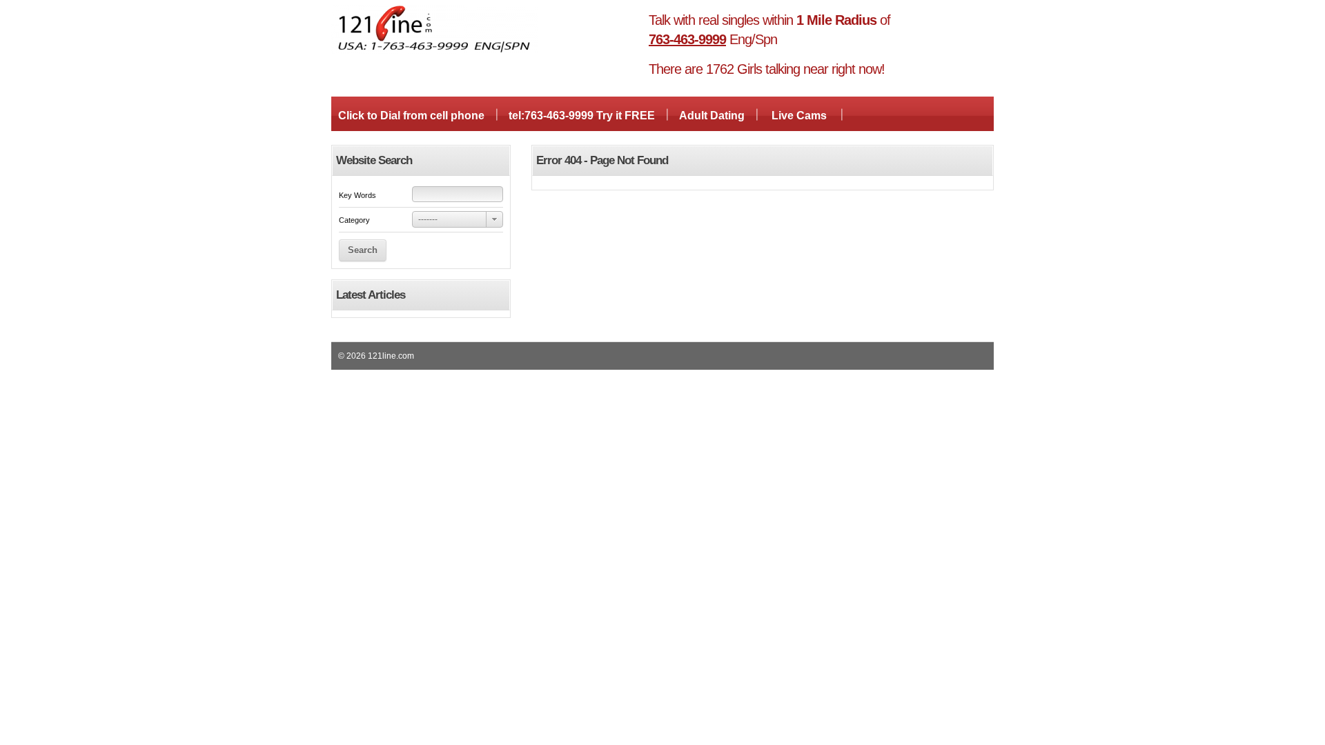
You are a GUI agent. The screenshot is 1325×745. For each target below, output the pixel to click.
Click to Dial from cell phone (411, 115)
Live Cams (799, 115)
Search (362, 250)
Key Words (357, 195)
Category (354, 220)
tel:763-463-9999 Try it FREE (582, 115)
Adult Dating (712, 115)
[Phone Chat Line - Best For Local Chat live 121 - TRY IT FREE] (434, 51)
